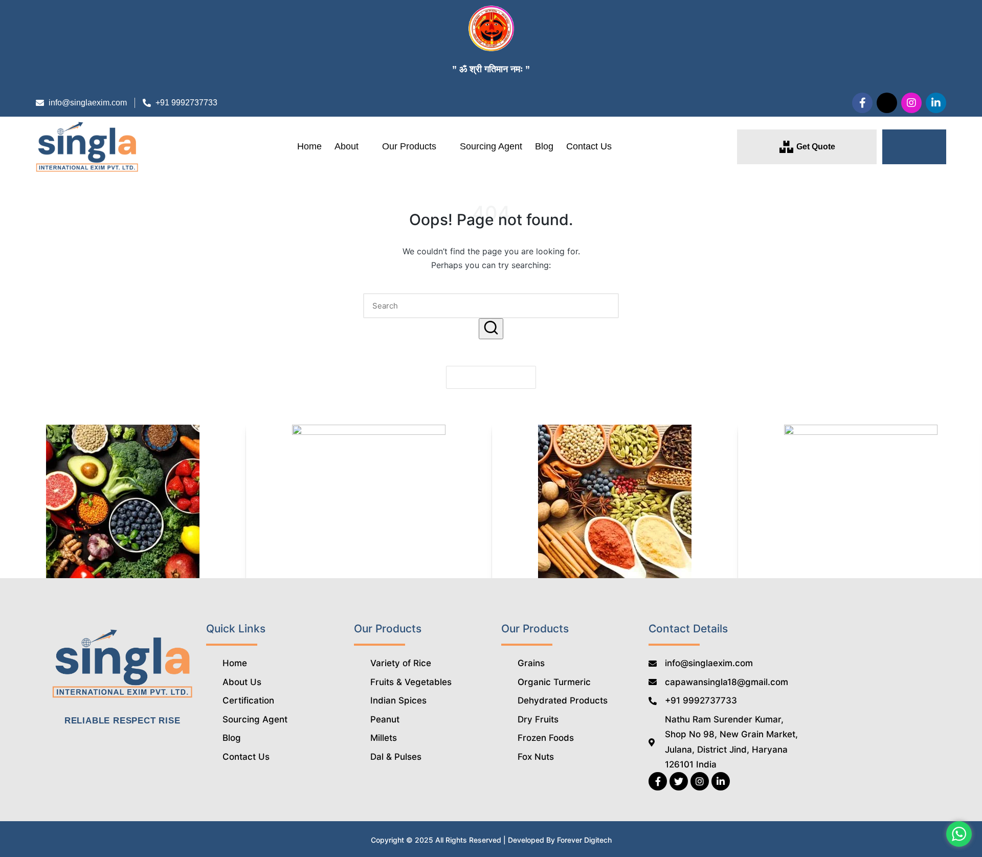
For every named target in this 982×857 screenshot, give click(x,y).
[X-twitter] (887, 103)
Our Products (409, 146)
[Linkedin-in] (936, 103)
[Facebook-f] (862, 103)
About (346, 146)
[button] (914, 147)
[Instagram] (911, 103)
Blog (544, 146)
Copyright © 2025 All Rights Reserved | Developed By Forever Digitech (491, 840)
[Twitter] (678, 781)
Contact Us (589, 146)
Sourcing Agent (491, 146)
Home (309, 146)
